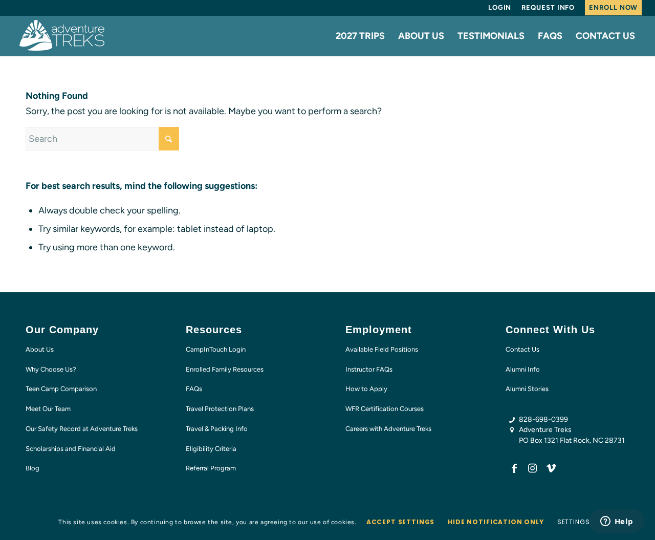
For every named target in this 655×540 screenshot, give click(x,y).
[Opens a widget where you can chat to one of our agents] (616, 522)
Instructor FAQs (368, 369)
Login (500, 7)
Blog (32, 468)
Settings (573, 521)
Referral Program (211, 468)
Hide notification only (495, 521)
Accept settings (400, 521)
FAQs (194, 389)
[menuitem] (500, 7)
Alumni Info (523, 369)
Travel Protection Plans (220, 409)
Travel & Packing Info (217, 429)
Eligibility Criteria (211, 448)
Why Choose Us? (51, 369)
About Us (40, 349)
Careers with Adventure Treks (388, 429)
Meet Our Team (48, 409)
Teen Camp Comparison (61, 389)
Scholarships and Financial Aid (71, 448)
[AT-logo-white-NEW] (62, 35)
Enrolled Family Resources (225, 369)
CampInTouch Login (216, 349)
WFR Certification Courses (384, 409)
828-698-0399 (543, 419)
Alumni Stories (527, 389)
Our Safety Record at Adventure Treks (82, 429)
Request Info (548, 7)
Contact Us (522, 349)
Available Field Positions (381, 349)
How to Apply (366, 389)
